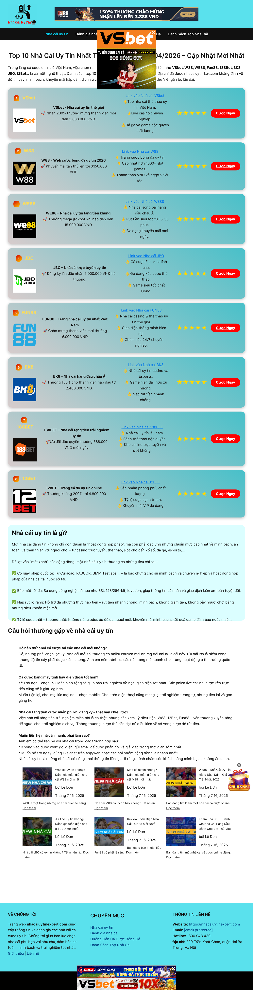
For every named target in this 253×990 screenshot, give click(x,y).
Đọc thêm (29, 808)
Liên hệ (33, 953)
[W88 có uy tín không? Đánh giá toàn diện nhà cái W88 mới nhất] (37, 782)
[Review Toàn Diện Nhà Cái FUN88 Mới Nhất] (109, 831)
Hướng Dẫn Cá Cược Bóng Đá (115, 939)
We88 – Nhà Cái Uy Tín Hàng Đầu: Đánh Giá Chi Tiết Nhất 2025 (215, 774)
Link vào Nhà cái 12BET (140, 482)
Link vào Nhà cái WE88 (145, 201)
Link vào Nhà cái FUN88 (141, 310)
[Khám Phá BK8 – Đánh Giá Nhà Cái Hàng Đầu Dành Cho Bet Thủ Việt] (181, 831)
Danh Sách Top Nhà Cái (110, 945)
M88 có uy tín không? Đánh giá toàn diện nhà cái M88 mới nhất (143, 774)
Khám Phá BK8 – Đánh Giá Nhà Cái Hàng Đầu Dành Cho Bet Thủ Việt (215, 824)
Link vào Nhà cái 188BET (142, 427)
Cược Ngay (225, 113)
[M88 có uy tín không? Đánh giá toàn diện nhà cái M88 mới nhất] (109, 782)
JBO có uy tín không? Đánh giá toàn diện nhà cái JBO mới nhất (71, 824)
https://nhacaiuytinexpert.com (214, 924)
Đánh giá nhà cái (104, 933)
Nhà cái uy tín (101, 927)
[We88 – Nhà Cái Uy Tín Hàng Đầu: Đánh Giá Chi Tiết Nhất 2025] (181, 782)
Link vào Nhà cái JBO (146, 256)
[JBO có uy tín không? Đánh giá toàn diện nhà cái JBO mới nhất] (37, 831)
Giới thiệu (16, 953)
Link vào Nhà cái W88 (140, 151)
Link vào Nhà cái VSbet (145, 96)
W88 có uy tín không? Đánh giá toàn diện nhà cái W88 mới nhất (71, 774)
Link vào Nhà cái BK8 (145, 365)
